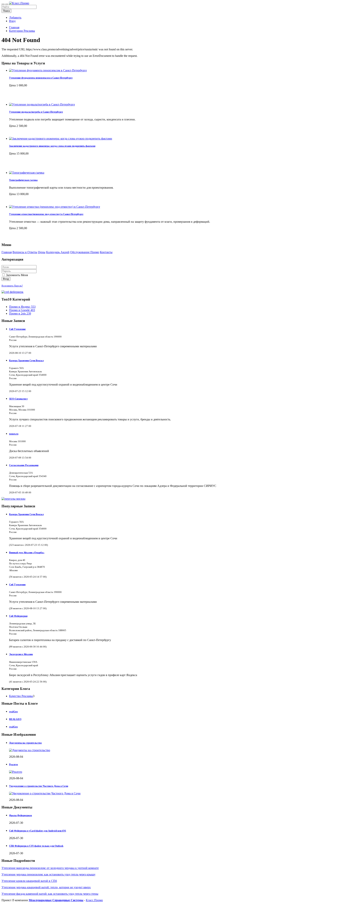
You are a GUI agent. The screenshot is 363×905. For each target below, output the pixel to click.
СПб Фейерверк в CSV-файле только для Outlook (36, 845)
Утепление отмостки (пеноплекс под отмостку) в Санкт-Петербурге (46, 214)
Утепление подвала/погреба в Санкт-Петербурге (36, 111)
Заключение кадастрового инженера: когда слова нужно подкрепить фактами (52, 145)
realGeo (13, 711)
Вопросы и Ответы (24, 252)
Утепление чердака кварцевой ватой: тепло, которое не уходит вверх (46, 887)
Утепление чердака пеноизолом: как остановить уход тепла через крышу (48, 874)
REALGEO (15, 719)
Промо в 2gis (20, 313)
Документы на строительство (25, 742)
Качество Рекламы (21, 696)
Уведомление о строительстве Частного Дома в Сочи (38, 786)
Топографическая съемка (23, 180)
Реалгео (13, 764)
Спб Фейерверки (18, 616)
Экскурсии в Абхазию (21, 654)
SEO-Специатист (18, 398)
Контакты (106, 252)
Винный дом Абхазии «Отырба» (26, 552)
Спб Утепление (17, 329)
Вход (12, 21)
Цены (41, 252)
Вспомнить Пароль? (12, 285)
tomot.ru (13, 433)
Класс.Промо (94, 900)
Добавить (15, 17)
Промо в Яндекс (22, 306)
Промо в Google (22, 310)
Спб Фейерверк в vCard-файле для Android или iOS (37, 830)
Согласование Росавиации (23, 465)
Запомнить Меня (16, 275)
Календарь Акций (57, 252)
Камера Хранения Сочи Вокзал (26, 360)
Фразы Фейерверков (20, 815)
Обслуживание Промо (84, 252)
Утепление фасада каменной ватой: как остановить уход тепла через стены (50, 893)
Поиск (6, 10)
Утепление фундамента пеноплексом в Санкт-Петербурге (41, 77)
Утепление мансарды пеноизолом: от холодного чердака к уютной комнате (50, 868)
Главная (14, 27)
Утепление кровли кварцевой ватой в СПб (29, 880)
